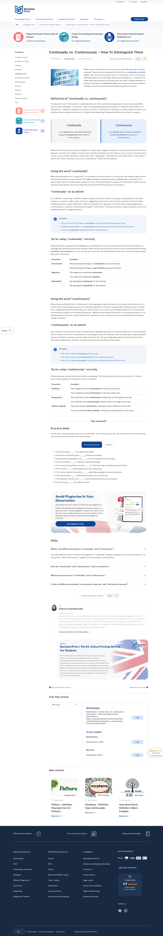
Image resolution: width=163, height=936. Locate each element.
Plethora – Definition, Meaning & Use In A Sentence (61, 808)
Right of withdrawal (91, 891)
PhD (15, 864)
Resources (98, 19)
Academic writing (22, 61)
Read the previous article (61, 687)
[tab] (92, 445)
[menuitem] (18, 932)
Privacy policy (89, 875)
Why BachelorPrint (91, 858)
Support (144, 2)
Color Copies (53, 880)
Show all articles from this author (73, 632)
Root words (139, 795)
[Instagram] (125, 910)
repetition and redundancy (62, 251)
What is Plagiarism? (21, 880)
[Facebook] (120, 910)
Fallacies (18, 69)
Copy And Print (54, 891)
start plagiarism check (75, 524)
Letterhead (53, 886)
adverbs (85, 104)
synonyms (83, 246)
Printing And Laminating (58, 896)
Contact (134, 2)
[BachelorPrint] (25, 13)
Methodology (20, 82)
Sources (18, 90)
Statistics (18, 94)
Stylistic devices (21, 98)
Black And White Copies (58, 875)
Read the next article (138, 687)
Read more (55, 816)
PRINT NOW (139, 19)
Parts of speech (103, 795)
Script (50, 869)
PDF (50, 864)
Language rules (20, 74)
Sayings (18, 86)
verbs (84, 198)
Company (88, 852)
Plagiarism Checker (21, 896)
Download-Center (90, 896)
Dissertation (18, 858)
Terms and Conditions (92, 886)
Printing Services (22, 19)
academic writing (109, 83)
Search (121, 2)
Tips (16, 102)
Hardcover (17, 886)
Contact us (87, 869)
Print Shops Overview (22, 869)
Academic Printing (66, 19)
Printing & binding (22, 78)
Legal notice (88, 880)
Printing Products (58, 852)
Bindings (84, 19)
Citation (18, 65)
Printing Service (21, 852)
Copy (137, 718)
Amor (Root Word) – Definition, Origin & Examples (129, 808)
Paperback (17, 891)
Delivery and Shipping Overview (96, 864)
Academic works (21, 57)
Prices (50, 858)
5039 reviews (130, 887)
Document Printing (44, 19)
